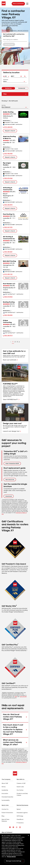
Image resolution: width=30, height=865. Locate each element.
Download (9, 496)
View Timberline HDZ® (12, 463)
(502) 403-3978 (7, 205)
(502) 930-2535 (7, 315)
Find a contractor (18, 3)
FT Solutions (20, 823)
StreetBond (20, 819)
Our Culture (20, 790)
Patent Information (7, 812)
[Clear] (21, 75)
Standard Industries (7, 797)
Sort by (3, 105)
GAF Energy (20, 816)
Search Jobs (20, 786)
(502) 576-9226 (7, 297)
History (4, 786)
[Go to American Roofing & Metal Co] (23, 139)
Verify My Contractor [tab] (22, 30)
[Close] (28, 835)
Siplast (19, 809)
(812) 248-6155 (7, 127)
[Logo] (4, 5)
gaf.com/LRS (23, 696)
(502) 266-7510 (7, 336)
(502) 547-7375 (7, 227)
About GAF (5, 783)
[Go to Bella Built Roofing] (23, 263)
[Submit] (25, 75)
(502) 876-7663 (7, 178)
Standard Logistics (22, 812)
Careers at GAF (21, 783)
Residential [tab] (6, 30)
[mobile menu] (27, 4)
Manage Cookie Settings (13, 861)
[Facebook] (10, 827)
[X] (13, 827)
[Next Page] (19, 342)
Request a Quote (10, 130)
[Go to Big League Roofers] (23, 165)
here (16, 696)
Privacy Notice (11, 856)
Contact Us (5, 809)
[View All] (10, 120)
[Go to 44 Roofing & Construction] (23, 190)
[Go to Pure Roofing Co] (23, 216)
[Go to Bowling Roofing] (23, 304)
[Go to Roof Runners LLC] (23, 286)
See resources (10, 479)
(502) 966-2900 (7, 154)
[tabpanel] (15, 39)
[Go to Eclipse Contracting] (23, 323)
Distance (5, 79)
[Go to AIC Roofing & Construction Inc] (23, 239)
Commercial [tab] (13, 30)
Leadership (5, 790)
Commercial (21, 88)
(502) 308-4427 (7, 252)
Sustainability (6, 800)
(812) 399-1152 (7, 274)
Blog (3, 816)
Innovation (5, 793)
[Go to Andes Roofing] (23, 114)
